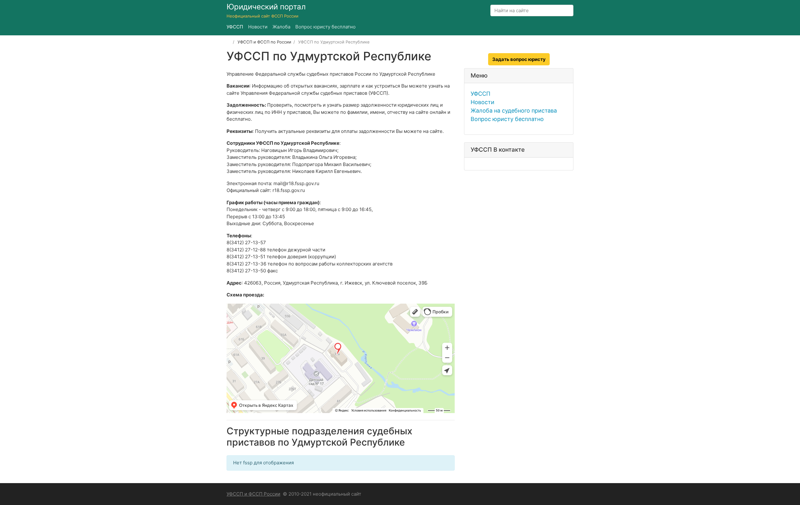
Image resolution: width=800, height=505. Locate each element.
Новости (482, 102)
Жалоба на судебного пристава (514, 110)
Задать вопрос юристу (519, 59)
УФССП (480, 93)
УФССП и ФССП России (253, 494)
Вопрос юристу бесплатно (507, 119)
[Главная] (229, 41)
